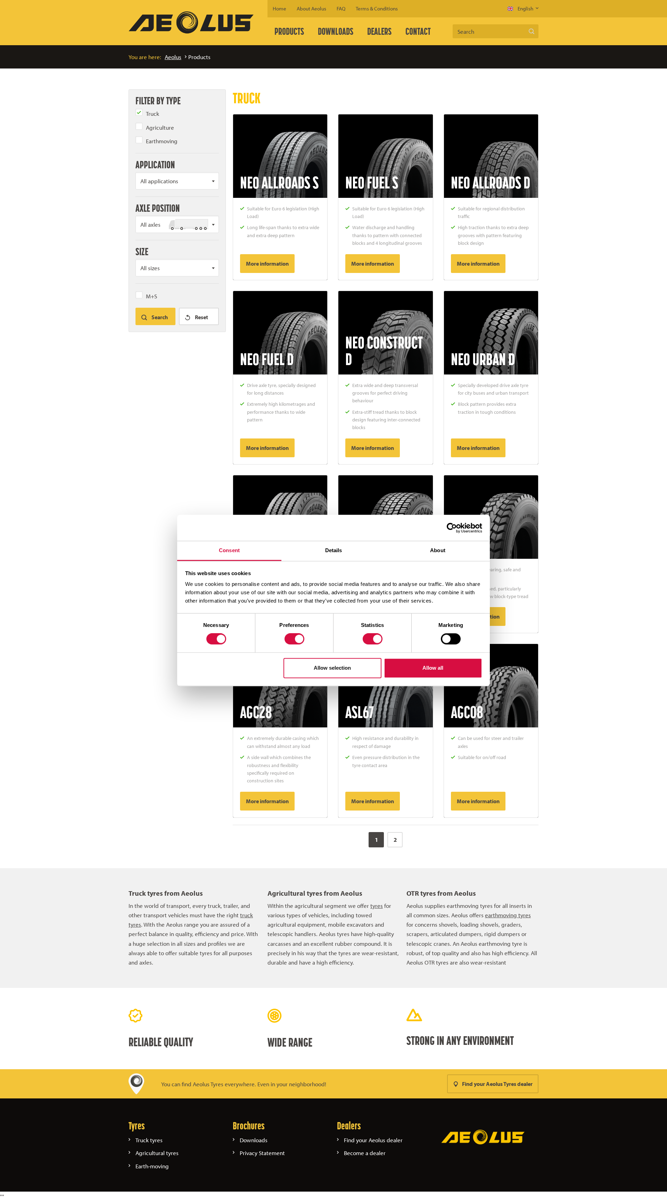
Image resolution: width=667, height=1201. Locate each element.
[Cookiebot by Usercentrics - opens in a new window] (451, 528)
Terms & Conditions (377, 8)
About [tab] (437, 550)
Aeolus (173, 57)
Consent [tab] (229, 550)
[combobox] (177, 181)
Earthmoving (162, 141)
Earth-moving (152, 1166)
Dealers (379, 31)
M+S (151, 296)
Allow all (432, 668)
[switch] (294, 639)
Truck (152, 113)
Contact (418, 31)
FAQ (341, 8)
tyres (376, 905)
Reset (201, 317)
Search (531, 31)
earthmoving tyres (508, 915)
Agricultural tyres (157, 1152)
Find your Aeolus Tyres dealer (497, 1083)
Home (279, 8)
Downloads (335, 31)
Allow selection (332, 668)
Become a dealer (365, 1152)
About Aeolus (311, 8)
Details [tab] (333, 550)
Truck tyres (149, 1140)
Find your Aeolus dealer (373, 1140)
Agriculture (160, 127)
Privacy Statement (262, 1152)
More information (267, 263)
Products (289, 31)
